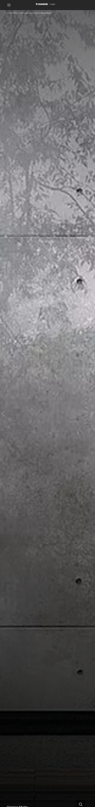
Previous (3, 414)
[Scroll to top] (90, 802)
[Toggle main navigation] (9, 5)
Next (92, 414)
